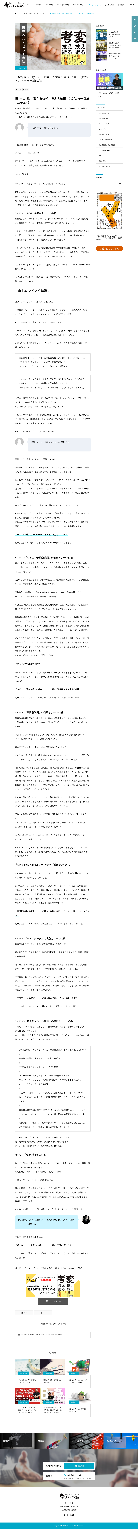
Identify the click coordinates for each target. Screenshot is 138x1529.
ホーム (29, 5)
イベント (102, 155)
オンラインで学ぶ (63, 5)
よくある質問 (109, 5)
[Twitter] (64, 1515)
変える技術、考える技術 (55, 1334)
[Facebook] (68, 1515)
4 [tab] (111, 87)
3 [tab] (109, 87)
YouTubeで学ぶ (78, 5)
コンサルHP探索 (104, 150)
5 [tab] (113, 87)
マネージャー (43, 1334)
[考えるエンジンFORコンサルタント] (14, 5)
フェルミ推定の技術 (105, 140)
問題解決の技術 (104, 134)
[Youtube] (72, 1515)
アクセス (131, 5)
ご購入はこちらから (53, 1301)
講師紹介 (39, 5)
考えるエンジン (104, 113)
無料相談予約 (79, 1466)
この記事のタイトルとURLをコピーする (52, 1324)
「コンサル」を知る (94, 5)
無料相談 (121, 5)
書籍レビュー (103, 161)
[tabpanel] (109, 86)
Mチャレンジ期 (34, 1334)
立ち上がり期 (21, 68)
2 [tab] (107, 87)
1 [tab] (105, 87)
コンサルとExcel (104, 166)
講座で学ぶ (49, 5)
